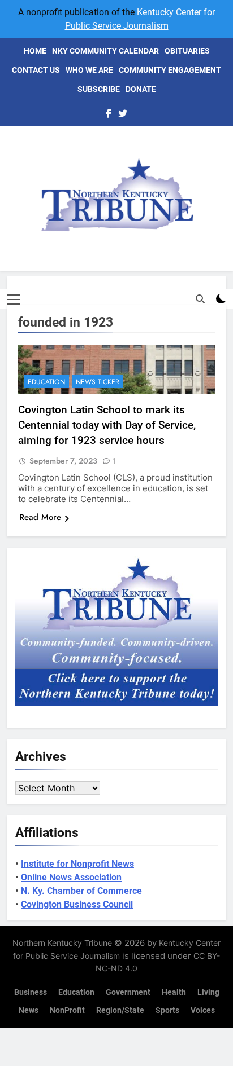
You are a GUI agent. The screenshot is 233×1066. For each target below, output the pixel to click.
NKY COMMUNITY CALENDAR (105, 50)
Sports (167, 1010)
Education (46, 382)
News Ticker (97, 382)
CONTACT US (36, 69)
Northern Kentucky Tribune (62, 943)
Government (128, 992)
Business (30, 992)
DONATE (141, 89)
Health (174, 992)
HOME (35, 50)
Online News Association (71, 877)
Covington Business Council (77, 904)
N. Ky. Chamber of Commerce (81, 891)
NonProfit (67, 1010)
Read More (40, 517)
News (28, 1010)
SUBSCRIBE (98, 89)
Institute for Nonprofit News (77, 863)
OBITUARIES (187, 50)
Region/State (120, 1010)
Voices (203, 1010)
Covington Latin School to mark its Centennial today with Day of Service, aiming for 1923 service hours (107, 425)
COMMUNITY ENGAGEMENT (170, 69)
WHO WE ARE (89, 69)
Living (208, 992)
